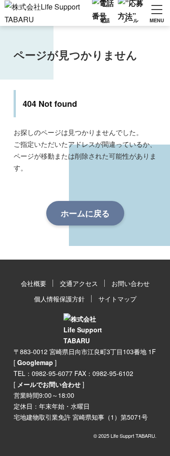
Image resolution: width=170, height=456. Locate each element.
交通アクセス (79, 283)
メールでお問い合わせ (49, 384)
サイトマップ (117, 298)
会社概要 (33, 283)
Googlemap (35, 362)
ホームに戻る (85, 213)
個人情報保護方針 (59, 298)
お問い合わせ (131, 283)
